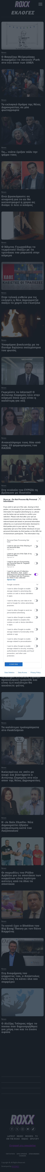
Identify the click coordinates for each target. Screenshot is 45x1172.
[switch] (36, 546)
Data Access (22, 672)
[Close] (40, 499)
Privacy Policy (36, 672)
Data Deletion (9, 672)
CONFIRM (13, 664)
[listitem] (22, 541)
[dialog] (22, 586)
